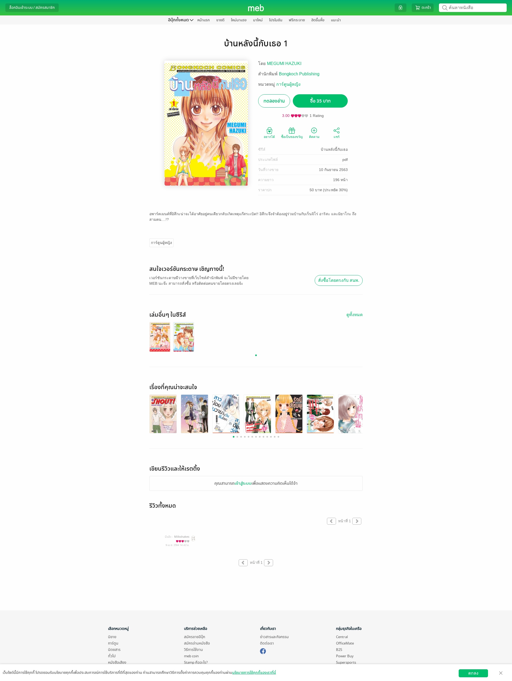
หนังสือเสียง (117, 662)
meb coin (191, 656)
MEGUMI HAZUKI (284, 63)
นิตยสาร (114, 650)
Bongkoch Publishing (299, 74)
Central (342, 637)
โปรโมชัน (275, 20)
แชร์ (336, 137)
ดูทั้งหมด (354, 314)
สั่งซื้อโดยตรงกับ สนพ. (338, 280)
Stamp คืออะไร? (196, 662)
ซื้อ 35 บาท (320, 101)
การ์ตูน (113, 643)
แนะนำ (336, 20)
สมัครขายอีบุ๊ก (194, 637)
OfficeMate (345, 643)
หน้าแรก (203, 20)
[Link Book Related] (163, 414)
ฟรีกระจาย (297, 20)
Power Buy (345, 656)
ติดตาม (314, 137)
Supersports (346, 662)
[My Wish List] (400, 7)
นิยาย (112, 637)
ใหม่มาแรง (239, 20)
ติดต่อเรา (267, 643)
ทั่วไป (111, 656)
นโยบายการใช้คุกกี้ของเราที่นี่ (254, 672)
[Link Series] (160, 337)
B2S (339, 650)
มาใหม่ (258, 20)
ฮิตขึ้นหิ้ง (318, 20)
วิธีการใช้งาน (193, 650)
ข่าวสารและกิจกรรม (274, 637)
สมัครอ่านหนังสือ (197, 643)
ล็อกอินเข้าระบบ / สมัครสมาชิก (32, 7)
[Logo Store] (256, 7)
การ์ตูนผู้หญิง (288, 84)
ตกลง (473, 673)
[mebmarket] (263, 650)
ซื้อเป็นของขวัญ (292, 137)
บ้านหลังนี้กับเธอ (334, 149)
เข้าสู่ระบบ (243, 483)
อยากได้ (269, 137)
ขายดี (220, 20)
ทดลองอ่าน (274, 101)
